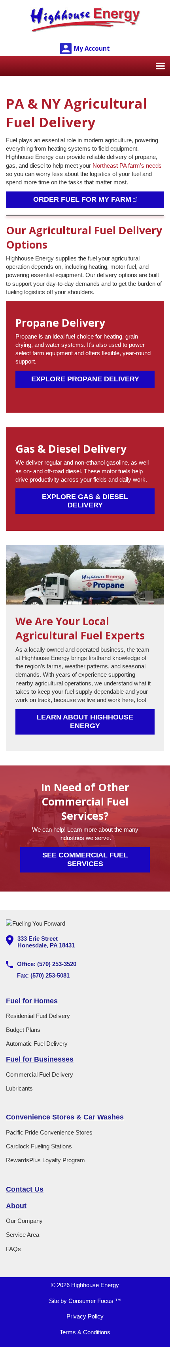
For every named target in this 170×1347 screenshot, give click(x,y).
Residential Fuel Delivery (38, 1015)
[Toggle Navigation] (160, 66)
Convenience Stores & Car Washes (65, 1117)
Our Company (24, 1220)
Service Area (22, 1234)
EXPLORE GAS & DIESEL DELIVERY (86, 501)
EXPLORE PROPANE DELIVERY (85, 379)
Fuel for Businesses (40, 1059)
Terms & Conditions (85, 1332)
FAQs (13, 1249)
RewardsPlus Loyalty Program (45, 1160)
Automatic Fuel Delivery (37, 1043)
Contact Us (24, 1189)
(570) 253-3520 (56, 964)
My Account (92, 48)
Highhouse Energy (95, 1285)
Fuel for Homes (32, 1001)
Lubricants (19, 1088)
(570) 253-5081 (50, 975)
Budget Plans (23, 1029)
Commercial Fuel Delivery (39, 1074)
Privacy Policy (85, 1316)
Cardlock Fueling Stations (39, 1146)
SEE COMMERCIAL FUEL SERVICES (86, 859)
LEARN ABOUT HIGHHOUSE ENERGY (86, 721)
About (16, 1206)
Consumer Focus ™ (94, 1300)
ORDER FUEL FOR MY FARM (82, 199)
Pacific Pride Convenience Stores (49, 1132)
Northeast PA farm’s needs (127, 165)
